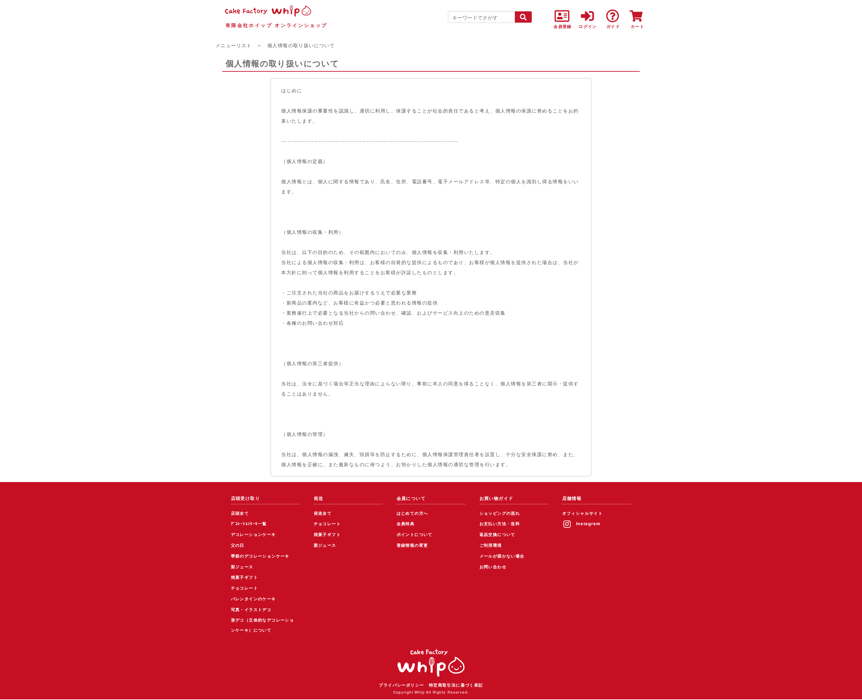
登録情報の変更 (412, 545)
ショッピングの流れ (499, 513)
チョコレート (244, 588)
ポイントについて (415, 534)
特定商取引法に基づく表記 (456, 685)
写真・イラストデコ (251, 609)
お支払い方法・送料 (499, 523)
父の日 (237, 545)
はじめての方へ (412, 513)
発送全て (323, 513)
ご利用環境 (490, 545)
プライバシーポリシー (401, 685)
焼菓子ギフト (244, 577)
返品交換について (497, 534)
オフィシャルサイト (582, 513)
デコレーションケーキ (253, 534)
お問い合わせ (492, 567)
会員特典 (406, 523)
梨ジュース (242, 567)
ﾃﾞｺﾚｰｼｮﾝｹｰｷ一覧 (249, 523)
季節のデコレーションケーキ (260, 556)
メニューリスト (234, 45)
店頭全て (240, 513)
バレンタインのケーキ (253, 599)
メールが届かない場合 (502, 556)
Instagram (588, 523)
